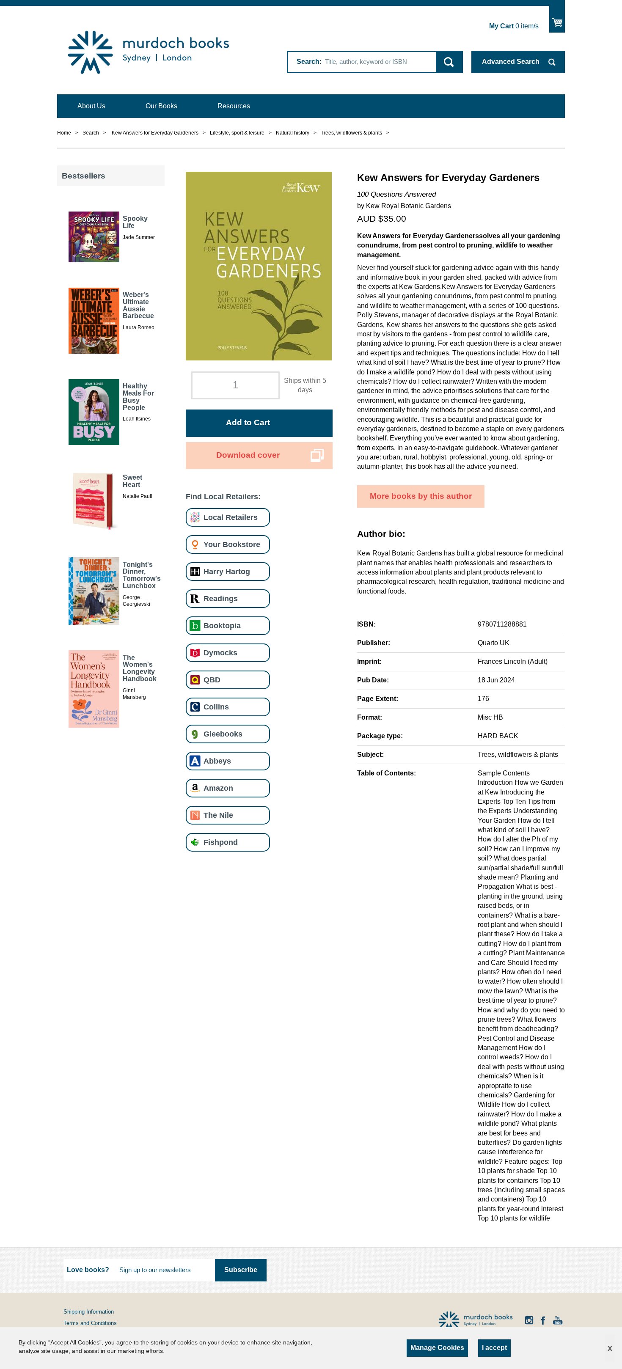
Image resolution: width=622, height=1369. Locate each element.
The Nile (218, 815)
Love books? (88, 1269)
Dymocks (220, 652)
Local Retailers (231, 517)
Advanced (510, 61)
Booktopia (222, 625)
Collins (216, 706)
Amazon (218, 787)
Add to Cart (248, 422)
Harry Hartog (227, 571)
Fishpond (221, 842)
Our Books (161, 106)
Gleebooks (223, 733)
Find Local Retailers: (223, 496)
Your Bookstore (232, 544)
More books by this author (421, 496)
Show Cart (557, 19)
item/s (514, 26)
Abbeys (217, 760)
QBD (212, 679)
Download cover (248, 455)
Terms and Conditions (90, 1323)
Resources (233, 106)
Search (308, 61)
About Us (91, 106)
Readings (221, 598)
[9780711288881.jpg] (259, 265)
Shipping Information (88, 1312)
